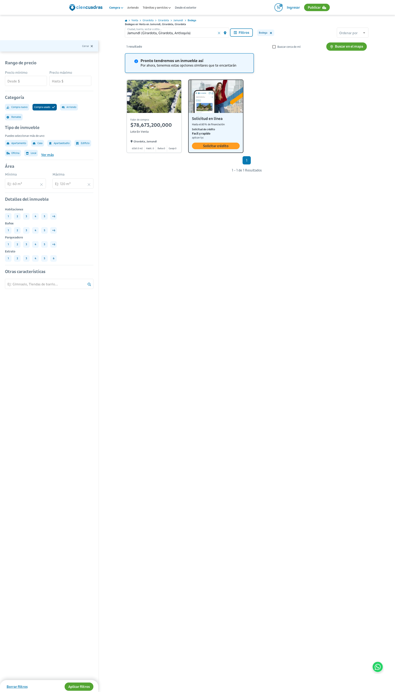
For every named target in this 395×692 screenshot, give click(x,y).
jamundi (178, 20)
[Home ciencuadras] (86, 8)
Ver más (47, 154)
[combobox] (352, 33)
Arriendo (133, 7)
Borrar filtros (17, 686)
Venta (134, 20)
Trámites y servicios (155, 7)
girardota (148, 20)
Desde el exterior (185, 7)
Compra (115, 7)
